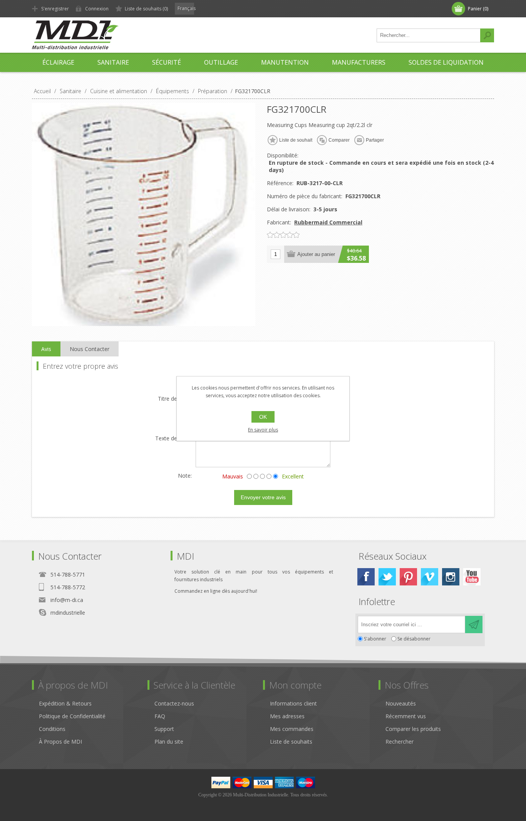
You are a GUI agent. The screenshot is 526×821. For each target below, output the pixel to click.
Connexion (97, 8)
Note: (185, 475)
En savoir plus (263, 429)
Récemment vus (405, 716)
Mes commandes (291, 728)
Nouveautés (400, 703)
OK (263, 417)
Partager (375, 140)
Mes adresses (287, 716)
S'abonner (375, 638)
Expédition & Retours (65, 703)
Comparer (339, 140)
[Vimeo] (429, 576)
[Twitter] (387, 576)
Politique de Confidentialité (72, 716)
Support (164, 728)
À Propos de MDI (60, 741)
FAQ (159, 716)
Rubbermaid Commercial (328, 222)
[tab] (46, 349)
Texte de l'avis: (173, 438)
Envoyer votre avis (263, 497)
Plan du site (168, 741)
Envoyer (473, 624)
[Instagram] (450, 576)
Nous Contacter (89, 349)
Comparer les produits (413, 728)
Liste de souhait (295, 140)
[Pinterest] (408, 576)
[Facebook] (366, 576)
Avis (46, 349)
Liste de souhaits (291, 741)
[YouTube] (472, 576)
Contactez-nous (174, 703)
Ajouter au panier (316, 254)
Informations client (293, 703)
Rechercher (487, 35)
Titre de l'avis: (175, 399)
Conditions (52, 728)
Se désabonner (414, 638)
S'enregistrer (55, 8)
